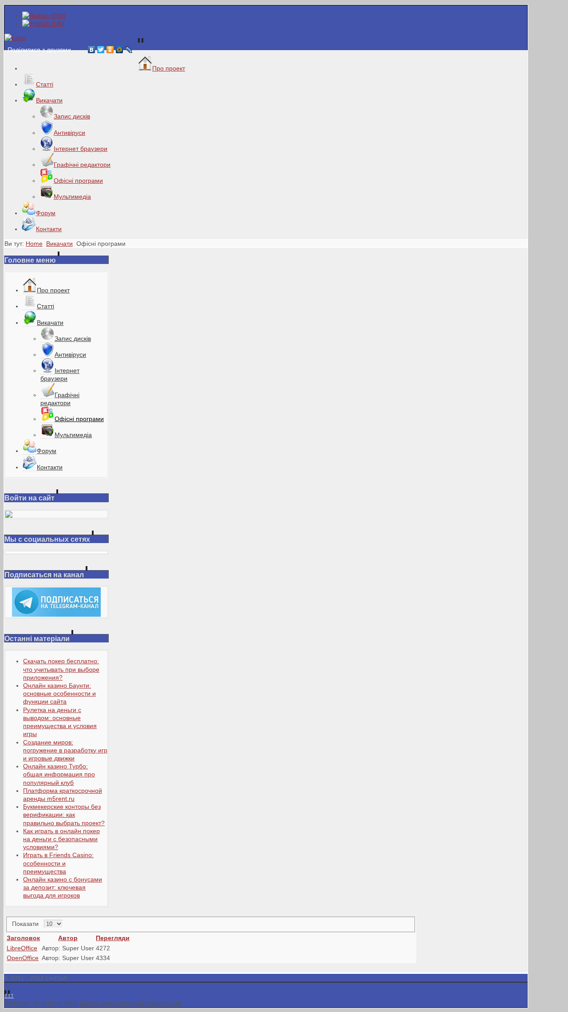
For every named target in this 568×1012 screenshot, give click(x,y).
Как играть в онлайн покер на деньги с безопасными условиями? (61, 839)
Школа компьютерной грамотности (130, 1003)
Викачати (59, 243)
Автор (68, 937)
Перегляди (113, 937)
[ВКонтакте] (91, 49)
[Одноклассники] (110, 49)
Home (34, 243)
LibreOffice (22, 948)
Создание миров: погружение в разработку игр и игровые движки (65, 750)
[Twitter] (101, 49)
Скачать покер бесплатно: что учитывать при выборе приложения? (61, 669)
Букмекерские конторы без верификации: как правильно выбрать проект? (64, 814)
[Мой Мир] (119, 49)
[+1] (78, 49)
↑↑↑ (9, 995)
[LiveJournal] (129, 49)
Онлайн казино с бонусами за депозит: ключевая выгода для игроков (62, 887)
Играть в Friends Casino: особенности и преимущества (58, 862)
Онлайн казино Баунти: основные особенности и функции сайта (59, 693)
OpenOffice (23, 957)
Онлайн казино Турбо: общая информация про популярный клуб (59, 774)
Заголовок (23, 937)
